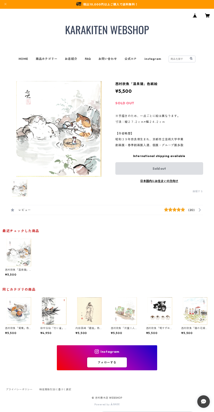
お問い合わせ (107, 59)
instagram (152, 59)
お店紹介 (71, 59)
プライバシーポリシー (19, 389)
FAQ (88, 59)
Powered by (102, 404)
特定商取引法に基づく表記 (55, 389)
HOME (23, 59)
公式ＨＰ (131, 59)
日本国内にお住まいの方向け (159, 181)
